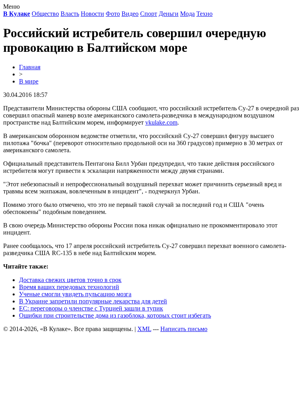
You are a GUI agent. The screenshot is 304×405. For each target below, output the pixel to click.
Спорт (148, 13)
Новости (92, 13)
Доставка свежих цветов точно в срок (70, 279)
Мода (187, 13)
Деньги (169, 13)
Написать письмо (183, 329)
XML (144, 329)
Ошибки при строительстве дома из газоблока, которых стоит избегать (115, 315)
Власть (70, 13)
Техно (204, 13)
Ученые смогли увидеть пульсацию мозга (75, 294)
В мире (28, 81)
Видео (130, 13)
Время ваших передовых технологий (69, 287)
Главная (29, 67)
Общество (45, 13)
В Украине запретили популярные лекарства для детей (93, 301)
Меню (11, 6)
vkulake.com (161, 122)
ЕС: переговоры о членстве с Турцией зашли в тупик (91, 308)
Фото (113, 13)
